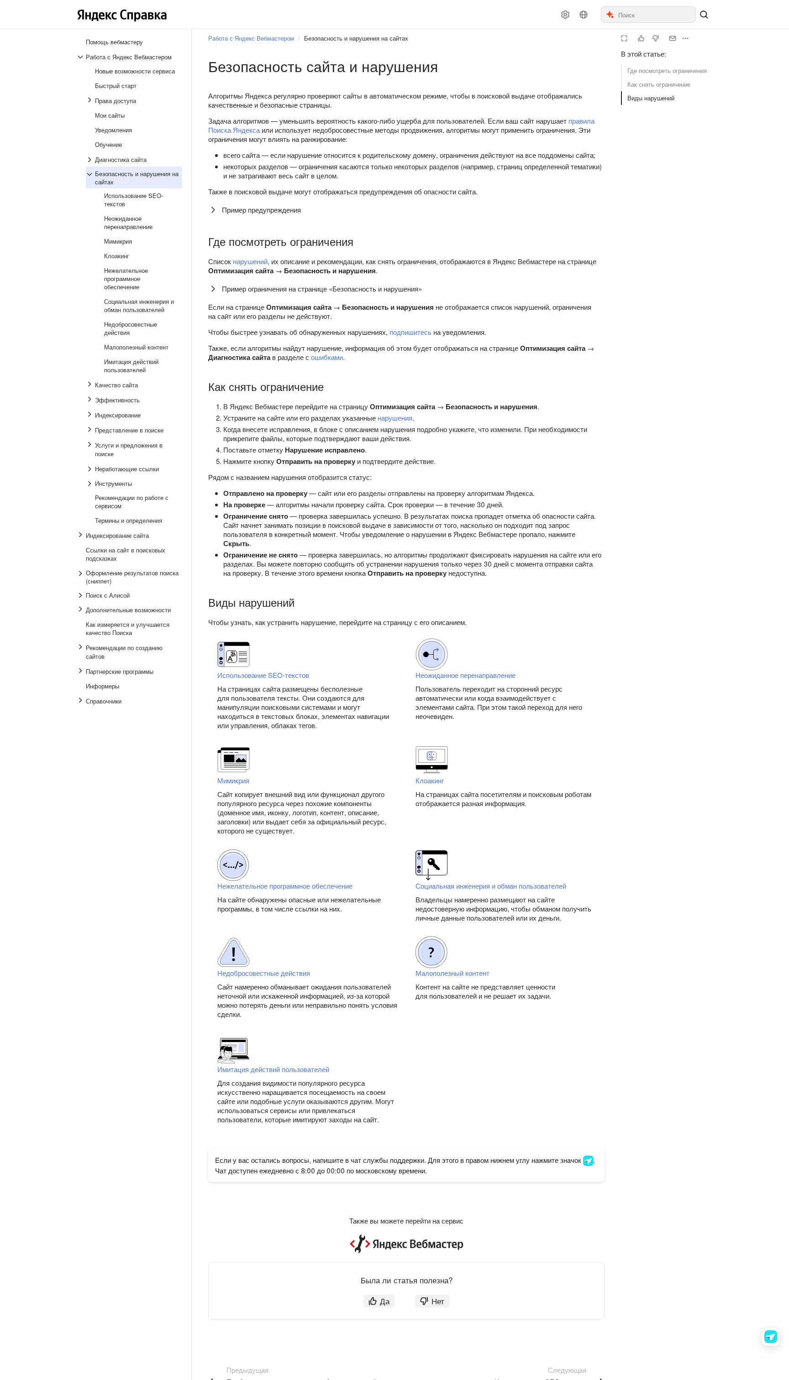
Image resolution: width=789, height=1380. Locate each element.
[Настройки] (565, 14)
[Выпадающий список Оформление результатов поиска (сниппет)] (81, 577)
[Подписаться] (672, 38)
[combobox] (656, 14)
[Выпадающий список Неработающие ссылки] (90, 469)
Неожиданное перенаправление (465, 675)
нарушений (250, 261)
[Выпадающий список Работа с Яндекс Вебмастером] (81, 57)
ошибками (327, 357)
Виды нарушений (650, 98)
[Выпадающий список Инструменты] (90, 483)
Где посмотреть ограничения (667, 70)
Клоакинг (430, 780)
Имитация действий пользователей (273, 1069)
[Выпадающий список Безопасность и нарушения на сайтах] (90, 178)
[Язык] (583, 14)
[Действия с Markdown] (685, 38)
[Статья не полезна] (655, 38)
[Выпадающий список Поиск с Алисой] (81, 595)
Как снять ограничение (658, 84)
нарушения (395, 417)
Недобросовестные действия (263, 973)
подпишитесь (410, 332)
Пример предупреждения (261, 209)
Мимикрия (233, 780)
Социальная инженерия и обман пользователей (491, 885)
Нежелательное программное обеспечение (284, 885)
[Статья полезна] (641, 38)
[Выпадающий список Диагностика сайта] (90, 159)
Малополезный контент (452, 973)
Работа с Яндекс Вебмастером (251, 38)
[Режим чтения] (624, 38)
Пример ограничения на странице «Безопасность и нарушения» (322, 288)
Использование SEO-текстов (263, 675)
